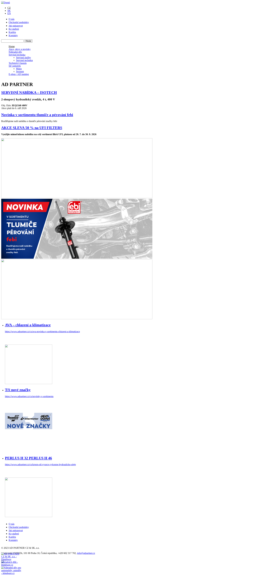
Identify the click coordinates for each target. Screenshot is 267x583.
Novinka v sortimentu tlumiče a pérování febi (37, 115)
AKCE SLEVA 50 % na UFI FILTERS (31, 128)
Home (12, 46)
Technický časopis (18, 63)
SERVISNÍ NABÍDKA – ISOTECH (29, 93)
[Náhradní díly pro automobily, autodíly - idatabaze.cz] (11, 569)
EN (9, 13)
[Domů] (5, 2)
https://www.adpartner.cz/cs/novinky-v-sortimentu (29, 396)
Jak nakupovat (16, 25)
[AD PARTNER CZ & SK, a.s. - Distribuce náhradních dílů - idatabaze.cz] (11, 559)
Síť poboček (15, 66)
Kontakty (13, 35)
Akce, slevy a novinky (20, 49)
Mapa (19, 68)
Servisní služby (23, 57)
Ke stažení (14, 29)
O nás (11, 19)
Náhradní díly (15, 52)
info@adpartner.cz (86, 553)
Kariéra (12, 32)
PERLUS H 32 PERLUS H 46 (28, 458)
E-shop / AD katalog (19, 74)
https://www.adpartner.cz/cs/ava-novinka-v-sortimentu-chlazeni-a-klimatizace (42, 331)
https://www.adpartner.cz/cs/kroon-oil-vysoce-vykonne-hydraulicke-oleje (40, 464)
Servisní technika (17, 54)
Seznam (20, 71)
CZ (9, 7)
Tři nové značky (18, 390)
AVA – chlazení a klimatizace (28, 325)
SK (9, 10)
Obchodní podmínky (19, 22)
